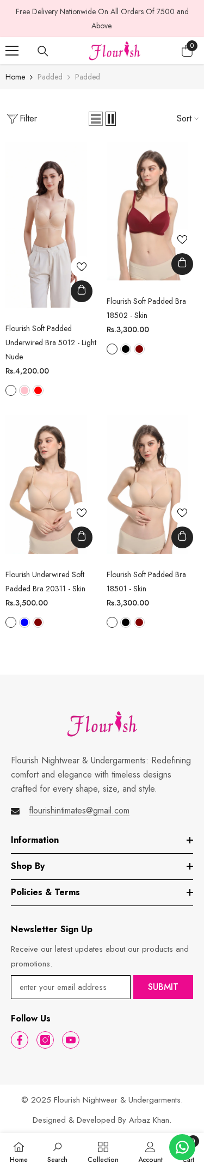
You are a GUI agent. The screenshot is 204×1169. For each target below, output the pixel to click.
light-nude (10, 390)
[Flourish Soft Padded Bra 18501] (147, 484)
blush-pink (24, 390)
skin (112, 349)
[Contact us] (182, 1147)
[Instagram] (45, 1040)
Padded (50, 76)
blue (24, 622)
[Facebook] (19, 1040)
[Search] (43, 51)
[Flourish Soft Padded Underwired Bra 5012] (46, 225)
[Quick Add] (81, 291)
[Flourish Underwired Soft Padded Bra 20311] (46, 484)
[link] (57, 1151)
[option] (102, 18)
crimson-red (38, 390)
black (125, 349)
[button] (96, 119)
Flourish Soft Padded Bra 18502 (146, 308)
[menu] (11, 50)
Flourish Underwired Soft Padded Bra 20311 (45, 581)
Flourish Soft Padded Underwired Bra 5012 (50, 342)
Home (15, 76)
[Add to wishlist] (81, 267)
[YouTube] (70, 1040)
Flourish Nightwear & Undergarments (117, 1100)
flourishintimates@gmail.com (79, 810)
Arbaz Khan (149, 1120)
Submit (163, 987)
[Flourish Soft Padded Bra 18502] (147, 211)
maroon (139, 349)
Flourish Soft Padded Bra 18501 (146, 581)
